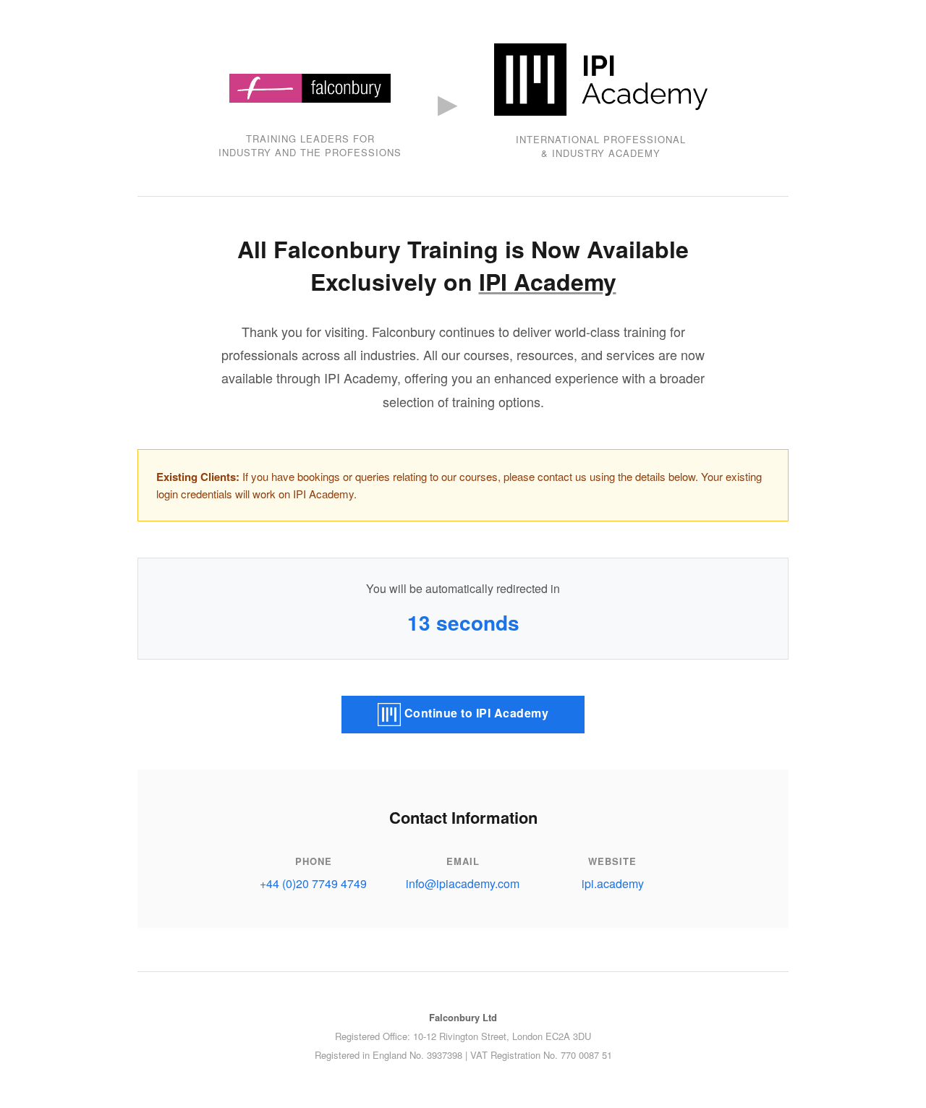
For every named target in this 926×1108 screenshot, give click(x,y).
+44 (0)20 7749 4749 (313, 883)
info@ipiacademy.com (462, 883)
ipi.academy (613, 883)
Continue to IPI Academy (474, 712)
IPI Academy (547, 281)
